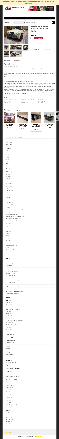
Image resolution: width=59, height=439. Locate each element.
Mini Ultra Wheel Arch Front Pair (45, 99)
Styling (50, 50)
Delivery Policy (9, 431)
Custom (10, 14)
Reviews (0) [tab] (17, 60)
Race (47, 50)
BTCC (16, 14)
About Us (21, 14)
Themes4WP (38, 437)
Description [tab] (7, 60)
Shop (5, 14)
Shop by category (8, 18)
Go (53, 22)
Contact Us (29, 14)
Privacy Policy (9, 432)
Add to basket (38, 38)
